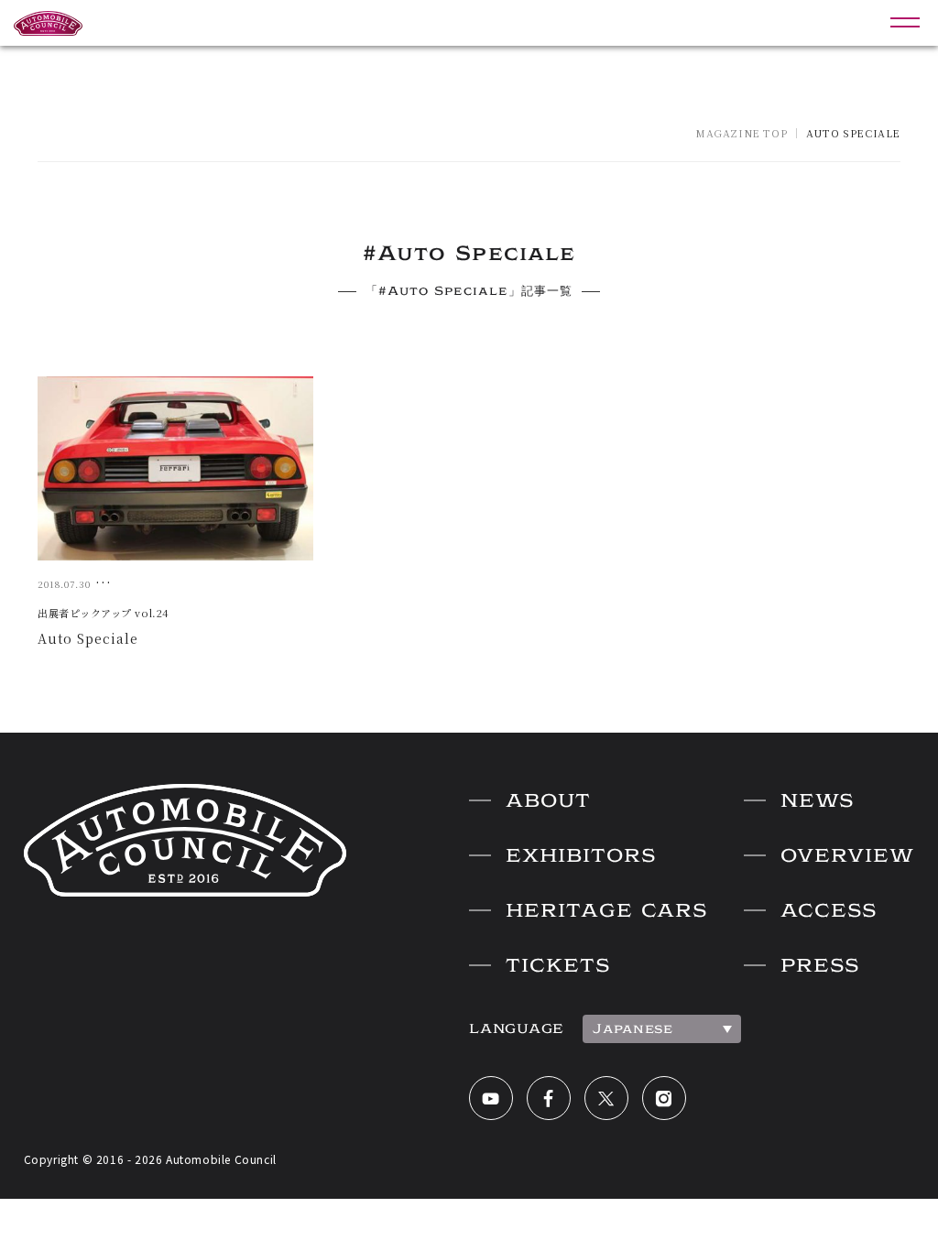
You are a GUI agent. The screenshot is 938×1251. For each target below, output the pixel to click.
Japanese (633, 1028)
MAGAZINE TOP (741, 132)
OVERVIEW (847, 855)
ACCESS (828, 910)
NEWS (817, 800)
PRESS (819, 965)
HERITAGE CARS (606, 910)
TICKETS (558, 965)
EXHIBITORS (581, 855)
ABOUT (548, 800)
